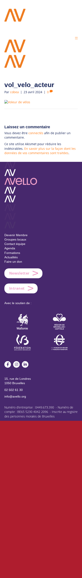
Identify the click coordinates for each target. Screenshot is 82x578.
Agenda (9, 248)
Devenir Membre (16, 235)
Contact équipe (14, 244)
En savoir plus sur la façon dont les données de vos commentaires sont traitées (40, 150)
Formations (12, 253)
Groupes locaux (15, 239)
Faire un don (13, 261)
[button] (76, 38)
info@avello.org (15, 396)
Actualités (11, 257)
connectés (35, 133)
